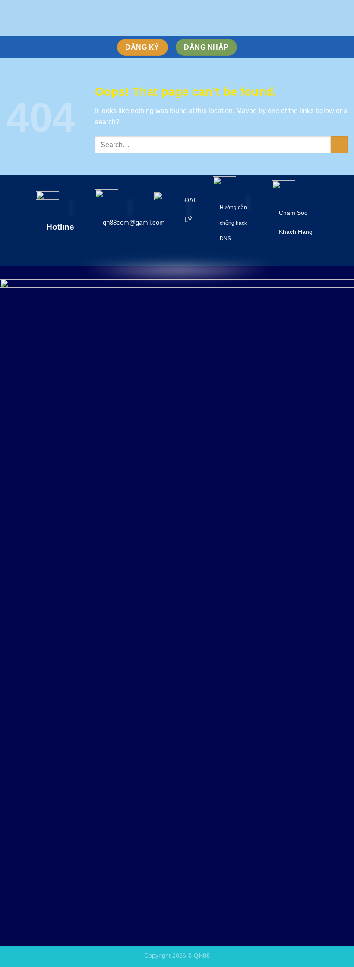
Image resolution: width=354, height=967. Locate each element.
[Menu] (11, 17)
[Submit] (339, 144)
